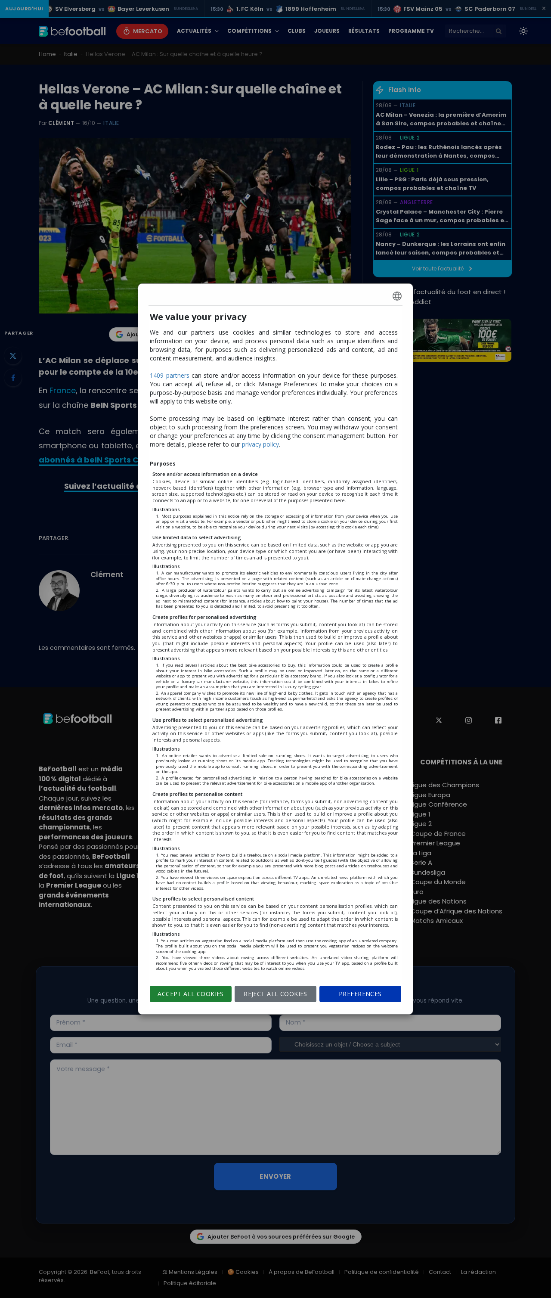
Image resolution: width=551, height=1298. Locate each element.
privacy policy (260, 444)
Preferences (360, 994)
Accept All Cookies (191, 994)
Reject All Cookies (275, 994)
